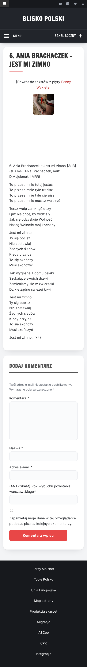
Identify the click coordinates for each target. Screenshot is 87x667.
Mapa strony (43, 601)
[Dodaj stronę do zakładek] (83, 3)
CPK (43, 643)
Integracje (43, 654)
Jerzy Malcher (43, 569)
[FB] (67, 3)
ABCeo (43, 633)
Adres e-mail (20, 467)
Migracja (43, 622)
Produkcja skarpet (43, 611)
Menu (17, 36)
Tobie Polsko (43, 579)
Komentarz (19, 398)
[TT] (75, 3)
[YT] (60, 3)
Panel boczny (65, 35)
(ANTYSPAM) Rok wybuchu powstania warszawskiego (40, 489)
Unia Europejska (43, 590)
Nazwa (16, 448)
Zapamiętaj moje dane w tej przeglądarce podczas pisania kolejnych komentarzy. (42, 521)
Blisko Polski (43, 18)
